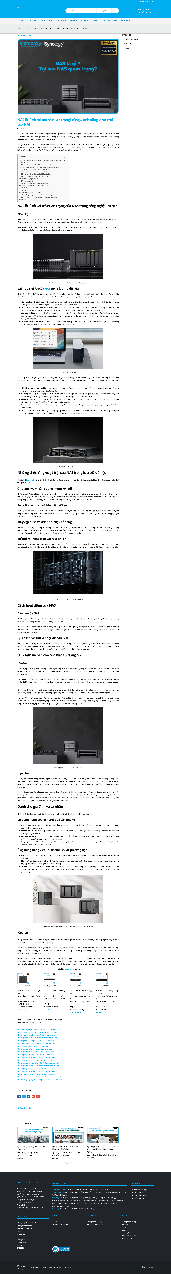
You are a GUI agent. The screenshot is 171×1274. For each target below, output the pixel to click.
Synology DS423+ (90, 1198)
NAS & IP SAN (22, 21)
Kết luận (23, 199)
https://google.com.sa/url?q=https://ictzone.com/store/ (38, 1063)
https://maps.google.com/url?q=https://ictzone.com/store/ (39, 1029)
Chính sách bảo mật (137, 1193)
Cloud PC (74, 21)
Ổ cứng (33, 21)
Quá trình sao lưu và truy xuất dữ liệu (36, 183)
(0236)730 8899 (34, 1200)
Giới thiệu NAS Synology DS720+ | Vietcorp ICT (101, 1147)
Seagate (93, 1189)
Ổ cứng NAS (85, 1192)
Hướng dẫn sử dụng (129, 1222)
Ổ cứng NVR (94, 1192)
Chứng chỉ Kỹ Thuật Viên (25, 1228)
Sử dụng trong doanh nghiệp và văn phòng (38, 195)
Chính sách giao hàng (138, 1195)
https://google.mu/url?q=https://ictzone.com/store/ (36, 1074)
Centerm (70, 1189)
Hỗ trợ (107, 21)
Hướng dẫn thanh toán (95, 1225)
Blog (115, 21)
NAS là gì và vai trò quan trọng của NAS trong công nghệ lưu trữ (43, 160)
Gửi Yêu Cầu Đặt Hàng (86, 1209)
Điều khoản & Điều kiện (139, 1190)
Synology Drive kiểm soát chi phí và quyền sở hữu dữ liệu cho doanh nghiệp (66, 1149)
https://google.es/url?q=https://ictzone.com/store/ (36, 1049)
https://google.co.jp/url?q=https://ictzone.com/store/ (37, 1038)
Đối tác (19, 1231)
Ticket (124, 1230)
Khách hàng (21, 1234)
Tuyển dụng (21, 1242)
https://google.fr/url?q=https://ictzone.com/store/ (35, 1040)
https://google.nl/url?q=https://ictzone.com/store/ (35, 1054)
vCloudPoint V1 (79, 1203)
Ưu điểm (26, 188)
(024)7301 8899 (22, 1200)
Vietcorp (39, 1267)
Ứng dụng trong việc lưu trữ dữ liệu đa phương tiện (40, 197)
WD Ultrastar (63, 1195)
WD (106, 1189)
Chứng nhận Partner (24, 1226)
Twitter (24, 1096)
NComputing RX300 (62, 1206)
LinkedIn (28, 1096)
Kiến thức (125, 1225)
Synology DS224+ (66, 1198)
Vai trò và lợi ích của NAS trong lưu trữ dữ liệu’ (39, 165)
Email (38, 1096)
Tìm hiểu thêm (22, 1009)
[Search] (115, 10)
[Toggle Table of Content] (64, 157)
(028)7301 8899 (39, 1197)
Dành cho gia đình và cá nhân (31, 192)
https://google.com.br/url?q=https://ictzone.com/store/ (37, 1060)
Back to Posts (25, 35)
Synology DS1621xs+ (90, 1201)
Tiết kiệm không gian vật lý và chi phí (36, 176)
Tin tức (22, 129)
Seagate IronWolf (105, 1192)
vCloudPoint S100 (91, 1203)
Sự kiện (19, 1237)
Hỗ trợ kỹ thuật (127, 1238)
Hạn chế (26, 190)
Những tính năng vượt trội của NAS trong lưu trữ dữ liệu (40, 167)
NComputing (78, 1189)
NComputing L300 (104, 1203)
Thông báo (21, 1240)
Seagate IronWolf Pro (118, 1192)
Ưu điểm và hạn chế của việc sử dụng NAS (35, 185)
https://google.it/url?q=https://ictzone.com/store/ (35, 1046)
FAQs (124, 1227)
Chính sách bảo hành (138, 1198)
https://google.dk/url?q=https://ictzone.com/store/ (36, 1071)
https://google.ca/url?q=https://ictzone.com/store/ (36, 1057)
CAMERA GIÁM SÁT (46, 21)
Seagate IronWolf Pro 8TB (64, 1203)
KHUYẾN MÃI (125, 21)
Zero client (65, 1192)
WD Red (55, 1195)
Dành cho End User (36, 1208)
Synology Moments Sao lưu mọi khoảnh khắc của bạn (30, 1147)
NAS (47, 288)
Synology (86, 1189)
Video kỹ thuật (127, 1233)
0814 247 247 (40, 1191)
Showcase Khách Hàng (60, 1225)
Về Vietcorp (96, 21)
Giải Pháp (84, 21)
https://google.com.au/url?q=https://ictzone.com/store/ (38, 1066)
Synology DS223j (78, 1198)
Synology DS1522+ (76, 1201)
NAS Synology (69, 969)
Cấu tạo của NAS (29, 181)
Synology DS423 (63, 1201)
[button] (66, 1163)
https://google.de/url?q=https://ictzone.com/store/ (36, 1035)
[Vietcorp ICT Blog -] (32, 10)
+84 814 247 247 (146, 11)
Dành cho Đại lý (22, 1208)
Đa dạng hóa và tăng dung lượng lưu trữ (37, 170)
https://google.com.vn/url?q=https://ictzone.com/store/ (38, 1032)
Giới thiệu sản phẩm (131, 39)
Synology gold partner (52, 1267)
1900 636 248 (35, 1194)
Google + (33, 1096)
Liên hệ (19, 1245)
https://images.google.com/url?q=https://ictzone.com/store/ (39, 1080)
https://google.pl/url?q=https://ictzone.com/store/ (35, 1052)
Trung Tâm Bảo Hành (129, 1236)
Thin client (73, 1192)
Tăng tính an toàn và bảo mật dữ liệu (36, 172)
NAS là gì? (27, 163)
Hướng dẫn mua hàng (94, 1222)
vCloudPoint (100, 1189)
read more (21, 1158)
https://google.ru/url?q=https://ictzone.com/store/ (36, 1068)
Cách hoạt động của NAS (29, 179)
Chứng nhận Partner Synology (27, 1223)
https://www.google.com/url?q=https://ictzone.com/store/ (39, 1077)
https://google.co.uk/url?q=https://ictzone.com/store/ (37, 1043)
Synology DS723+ (103, 1198)
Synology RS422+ (104, 1201)
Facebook (19, 1096)
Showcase (127, 43)
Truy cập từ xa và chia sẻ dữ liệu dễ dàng (37, 174)
